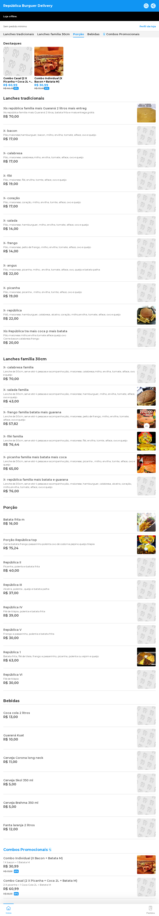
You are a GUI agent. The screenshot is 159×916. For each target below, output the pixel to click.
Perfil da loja (148, 26)
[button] (8, 910)
